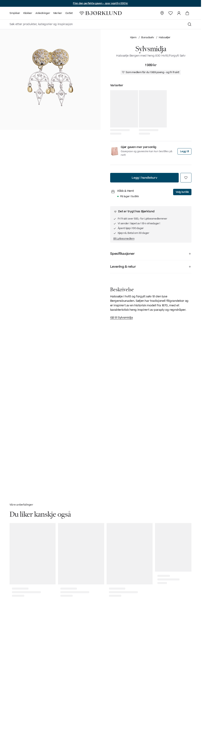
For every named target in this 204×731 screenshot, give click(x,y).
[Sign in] (179, 13)
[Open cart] (187, 13)
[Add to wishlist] (185, 177)
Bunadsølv (147, 37)
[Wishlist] (170, 13)
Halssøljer (165, 37)
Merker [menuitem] (57, 13)
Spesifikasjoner (122, 253)
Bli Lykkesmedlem (123, 238)
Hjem (133, 37)
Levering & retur (123, 266)
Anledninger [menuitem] (42, 13)
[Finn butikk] (162, 13)
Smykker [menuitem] (15, 13)
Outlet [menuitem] (69, 13)
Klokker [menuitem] (27, 13)
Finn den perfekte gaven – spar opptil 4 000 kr (100, 3)
